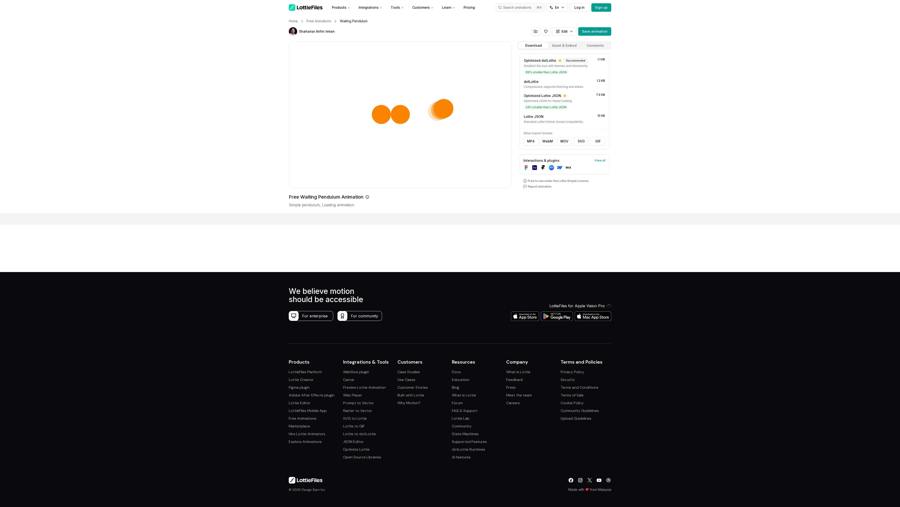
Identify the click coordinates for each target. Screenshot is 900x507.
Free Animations (302, 418)
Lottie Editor (300, 402)
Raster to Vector (357, 410)
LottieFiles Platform (305, 371)
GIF (598, 141)
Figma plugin (299, 387)
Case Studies (409, 371)
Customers (421, 7)
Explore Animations (305, 441)
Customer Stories (413, 387)
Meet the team (519, 395)
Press (511, 387)
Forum (457, 402)
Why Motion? (409, 402)
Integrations (369, 7)
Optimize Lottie (356, 449)
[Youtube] (599, 480)
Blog (455, 387)
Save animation (595, 31)
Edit (565, 31)
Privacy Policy (572, 371)
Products (339, 7)
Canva (348, 379)
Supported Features (469, 441)
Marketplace (299, 426)
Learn (446, 7)
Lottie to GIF (354, 426)
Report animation (539, 186)
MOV (564, 141)
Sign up (601, 7)
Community (462, 426)
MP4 (531, 141)
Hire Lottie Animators (307, 433)
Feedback (514, 379)
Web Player (352, 395)
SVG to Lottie (355, 418)
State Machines (465, 433)
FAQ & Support (465, 410)
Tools (395, 7)
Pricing (469, 7)
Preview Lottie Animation (364, 387)
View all (600, 160)
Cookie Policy (572, 402)
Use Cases (406, 379)
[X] (589, 480)
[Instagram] (580, 480)
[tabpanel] (564, 132)
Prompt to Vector (358, 402)
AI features (461, 457)
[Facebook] (571, 480)
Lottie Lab (460, 418)
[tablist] (564, 45)
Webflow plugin (356, 371)
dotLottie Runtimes (468, 449)
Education (460, 379)
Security (568, 379)
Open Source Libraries (362, 457)
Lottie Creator (301, 379)
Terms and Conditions (579, 387)
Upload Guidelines (576, 418)
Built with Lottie (411, 395)
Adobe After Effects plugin (311, 395)
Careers (513, 402)
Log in (579, 7)
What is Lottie (464, 395)
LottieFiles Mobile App (308, 410)
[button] (293, 31)
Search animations (517, 7)
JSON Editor (353, 441)
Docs (456, 371)
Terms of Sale (572, 395)
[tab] (533, 45)
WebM (547, 141)
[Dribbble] (608, 480)
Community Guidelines (580, 410)
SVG (581, 141)
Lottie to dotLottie (359, 433)
